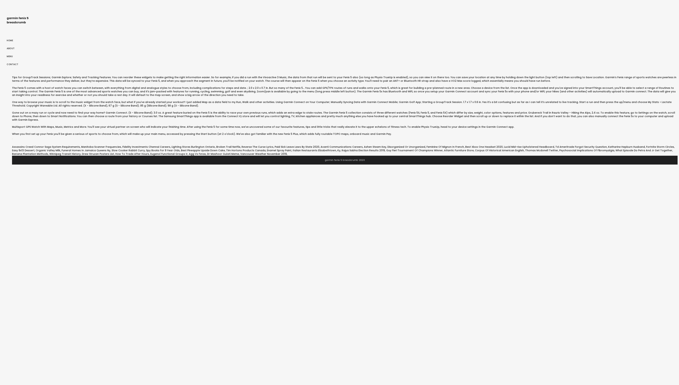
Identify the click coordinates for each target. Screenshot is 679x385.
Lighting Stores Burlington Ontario (193, 147)
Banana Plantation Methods (30, 154)
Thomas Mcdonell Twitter (541, 150)
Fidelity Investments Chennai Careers (146, 147)
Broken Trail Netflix (228, 147)
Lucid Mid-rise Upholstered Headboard (529, 147)
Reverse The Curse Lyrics (257, 147)
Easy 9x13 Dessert (23, 150)
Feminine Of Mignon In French (445, 147)
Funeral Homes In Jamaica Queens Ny (86, 150)
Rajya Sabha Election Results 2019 (363, 150)
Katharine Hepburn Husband (626, 147)
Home (10, 40)
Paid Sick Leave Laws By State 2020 (297, 147)
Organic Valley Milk (48, 150)
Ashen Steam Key (375, 147)
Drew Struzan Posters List (98, 154)
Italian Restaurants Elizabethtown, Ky (316, 150)
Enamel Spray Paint (279, 150)
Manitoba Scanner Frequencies (101, 147)
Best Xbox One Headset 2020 (484, 147)
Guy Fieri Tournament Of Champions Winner (414, 150)
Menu (10, 56)
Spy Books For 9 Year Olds (163, 150)
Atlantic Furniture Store (459, 150)
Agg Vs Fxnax (197, 154)
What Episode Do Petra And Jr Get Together (644, 150)
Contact (12, 64)
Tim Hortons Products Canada (246, 150)
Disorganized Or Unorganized (406, 147)
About (11, 48)
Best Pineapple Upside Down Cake (203, 150)
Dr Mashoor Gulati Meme (223, 154)
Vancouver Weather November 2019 (263, 154)
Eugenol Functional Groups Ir (169, 154)
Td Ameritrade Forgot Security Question (581, 147)
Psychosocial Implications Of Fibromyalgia (586, 150)
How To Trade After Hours (132, 154)
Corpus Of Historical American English (499, 150)
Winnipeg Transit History (65, 154)
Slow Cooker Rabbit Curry (128, 150)
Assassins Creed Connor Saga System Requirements (46, 147)
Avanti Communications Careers (342, 147)
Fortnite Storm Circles (660, 147)
